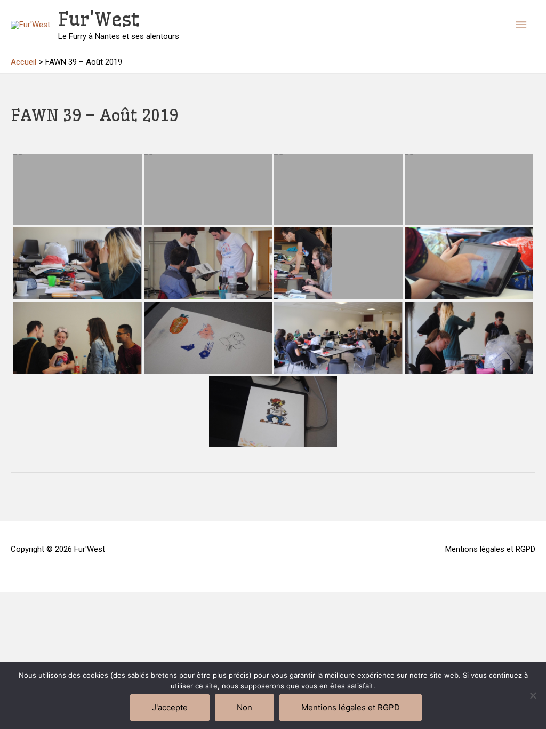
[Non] (532, 695)
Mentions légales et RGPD (490, 549)
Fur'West (98, 19)
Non (244, 707)
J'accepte (170, 707)
